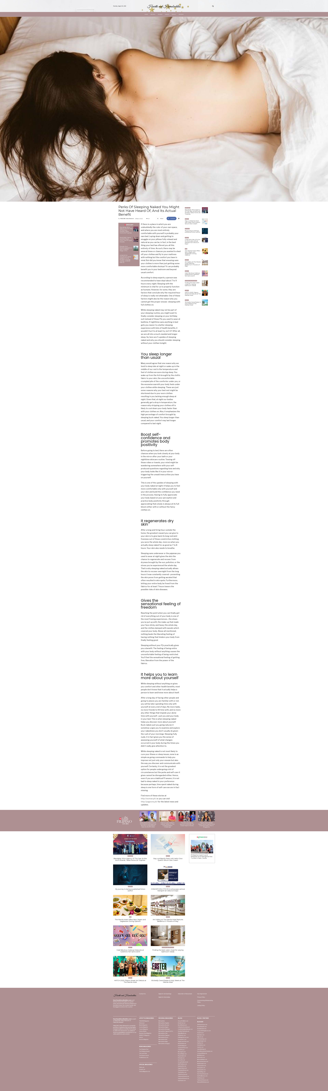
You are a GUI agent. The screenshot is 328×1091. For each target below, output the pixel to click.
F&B (186, 248)
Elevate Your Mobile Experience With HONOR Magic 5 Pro (126, 249)
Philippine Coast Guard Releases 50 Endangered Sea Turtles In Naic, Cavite (201, 856)
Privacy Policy (201, 997)
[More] (179, 218)
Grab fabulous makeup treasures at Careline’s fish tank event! (192, 274)
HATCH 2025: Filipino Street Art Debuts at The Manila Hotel (193, 294)
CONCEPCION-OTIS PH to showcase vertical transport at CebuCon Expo (192, 242)
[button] (213, 6)
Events (186, 237)
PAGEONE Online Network (127, 218)
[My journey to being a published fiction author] (205, 231)
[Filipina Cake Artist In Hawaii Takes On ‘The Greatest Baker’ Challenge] (167, 816)
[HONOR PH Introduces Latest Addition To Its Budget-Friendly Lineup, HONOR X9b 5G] (135, 257)
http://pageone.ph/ (149, 802)
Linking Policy (201, 1005)
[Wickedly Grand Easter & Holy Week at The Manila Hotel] (205, 303)
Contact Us (142, 993)
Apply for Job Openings (165, 993)
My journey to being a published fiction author (192, 231)
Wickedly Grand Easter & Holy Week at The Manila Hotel (193, 303)
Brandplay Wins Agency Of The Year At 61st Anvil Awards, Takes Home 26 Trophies (126, 230)
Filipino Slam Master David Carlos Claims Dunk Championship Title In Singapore (206, 825)
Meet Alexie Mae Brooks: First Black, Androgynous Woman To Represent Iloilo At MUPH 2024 (148, 825)
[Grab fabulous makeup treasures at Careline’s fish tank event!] (205, 273)
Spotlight (187, 207)
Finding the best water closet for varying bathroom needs (192, 284)
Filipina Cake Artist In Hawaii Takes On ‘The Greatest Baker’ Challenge (167, 825)
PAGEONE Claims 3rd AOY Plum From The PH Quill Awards (126, 240)
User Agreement (202, 993)
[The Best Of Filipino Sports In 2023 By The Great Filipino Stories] (187, 816)
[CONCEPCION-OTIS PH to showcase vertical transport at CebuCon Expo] (205, 240)
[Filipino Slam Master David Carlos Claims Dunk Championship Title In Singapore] (206, 816)
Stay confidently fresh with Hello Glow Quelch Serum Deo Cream (192, 222)
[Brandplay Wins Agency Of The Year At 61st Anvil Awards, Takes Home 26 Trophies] (135, 229)
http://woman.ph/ (148, 798)
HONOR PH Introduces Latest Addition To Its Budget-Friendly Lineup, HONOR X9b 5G (125, 259)
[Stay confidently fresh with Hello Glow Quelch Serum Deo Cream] (205, 221)
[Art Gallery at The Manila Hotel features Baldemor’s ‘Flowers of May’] (205, 262)
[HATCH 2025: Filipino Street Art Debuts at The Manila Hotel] (205, 293)
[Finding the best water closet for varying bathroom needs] (205, 283)
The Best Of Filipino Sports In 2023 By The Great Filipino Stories (187, 824)
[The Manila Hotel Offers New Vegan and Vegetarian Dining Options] (205, 251)
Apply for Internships (164, 997)
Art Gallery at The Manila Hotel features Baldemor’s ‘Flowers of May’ (193, 264)
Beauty (187, 219)
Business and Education (191, 280)
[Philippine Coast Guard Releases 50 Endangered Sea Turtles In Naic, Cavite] (202, 846)
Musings (187, 228)
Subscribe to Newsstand (185, 993)
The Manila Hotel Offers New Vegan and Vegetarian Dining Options (192, 253)
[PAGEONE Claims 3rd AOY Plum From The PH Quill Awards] (135, 239)
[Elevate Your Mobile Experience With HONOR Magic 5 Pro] (135, 248)
